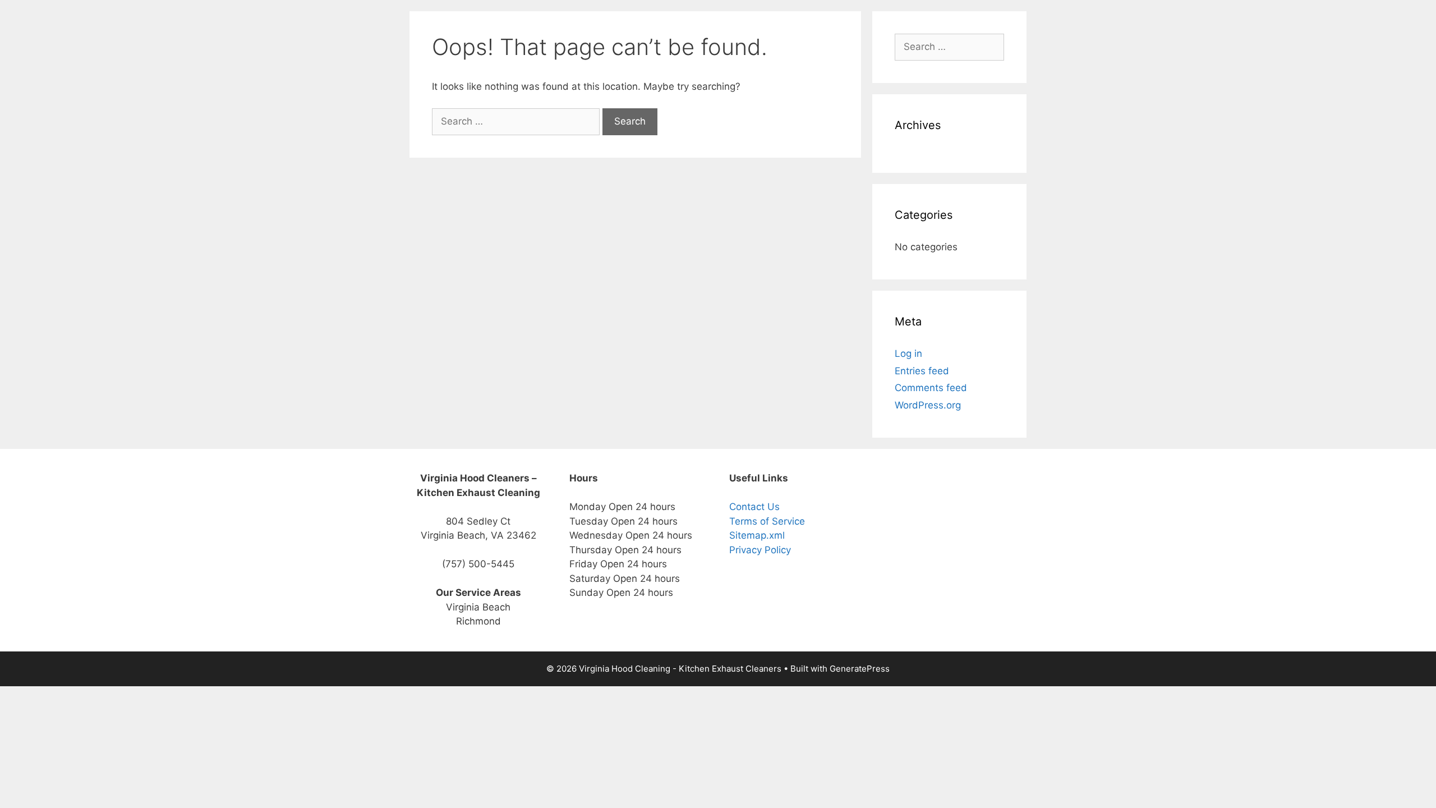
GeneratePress (860, 668)
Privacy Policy (760, 550)
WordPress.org (928, 405)
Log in (908, 353)
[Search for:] (517, 121)
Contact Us (754, 506)
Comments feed (931, 387)
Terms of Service (767, 521)
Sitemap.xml (757, 535)
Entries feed (922, 371)
